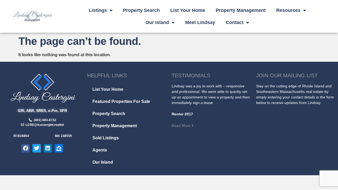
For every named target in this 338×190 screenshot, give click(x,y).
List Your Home (187, 10)
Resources (288, 10)
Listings (98, 10)
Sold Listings (105, 138)
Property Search (141, 10)
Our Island (157, 22)
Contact (234, 22)
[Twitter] (36, 148)
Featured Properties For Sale (121, 101)
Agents (99, 150)
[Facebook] (25, 148)
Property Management (241, 10)
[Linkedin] (48, 148)
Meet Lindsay (200, 22)
